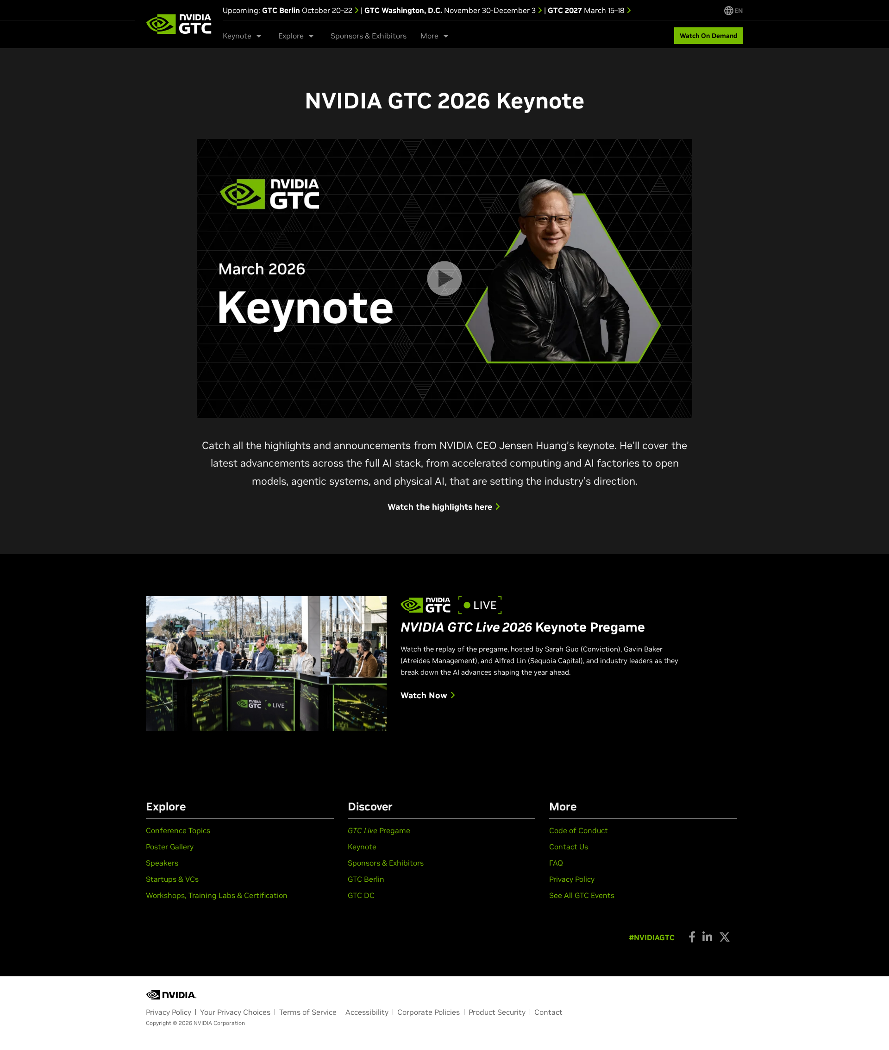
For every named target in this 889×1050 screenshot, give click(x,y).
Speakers (162, 862)
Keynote (362, 846)
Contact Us (568, 846)
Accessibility (366, 1012)
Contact (548, 1012)
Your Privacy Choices (235, 1012)
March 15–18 (587, 10)
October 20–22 (308, 10)
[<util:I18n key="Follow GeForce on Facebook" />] (692, 936)
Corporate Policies (428, 1012)
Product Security (497, 1012)
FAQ (556, 862)
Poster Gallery (170, 846)
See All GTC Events (581, 895)
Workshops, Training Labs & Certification (217, 895)
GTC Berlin (366, 879)
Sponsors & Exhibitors (369, 35)
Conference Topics (178, 830)
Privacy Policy (572, 879)
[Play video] (444, 278)
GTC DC (361, 895)
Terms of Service (308, 1012)
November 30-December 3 (451, 10)
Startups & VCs (172, 879)
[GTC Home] (179, 24)
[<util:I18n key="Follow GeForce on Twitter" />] (724, 936)
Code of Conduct (578, 830)
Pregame (379, 830)
